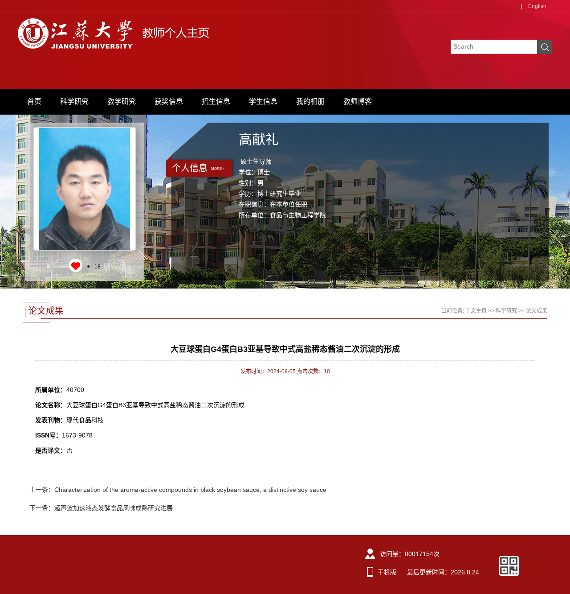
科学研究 (74, 101)
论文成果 (536, 311)
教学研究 (121, 101)
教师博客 (357, 101)
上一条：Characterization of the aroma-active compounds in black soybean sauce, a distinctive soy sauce (177, 489)
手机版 (387, 572)
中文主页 (476, 311)
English (537, 6)
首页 (34, 101)
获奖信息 (169, 101)
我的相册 (310, 101)
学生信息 (263, 101)
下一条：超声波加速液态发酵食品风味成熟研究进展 (101, 508)
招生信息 (216, 101)
